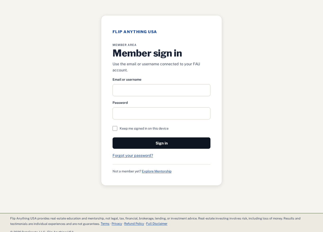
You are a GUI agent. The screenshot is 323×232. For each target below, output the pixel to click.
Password (120, 103)
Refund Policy (134, 223)
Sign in (162, 143)
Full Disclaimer (156, 223)
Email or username (127, 79)
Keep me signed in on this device (144, 128)
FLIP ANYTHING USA (135, 32)
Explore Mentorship (156, 171)
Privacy (117, 223)
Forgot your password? (133, 155)
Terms (105, 223)
